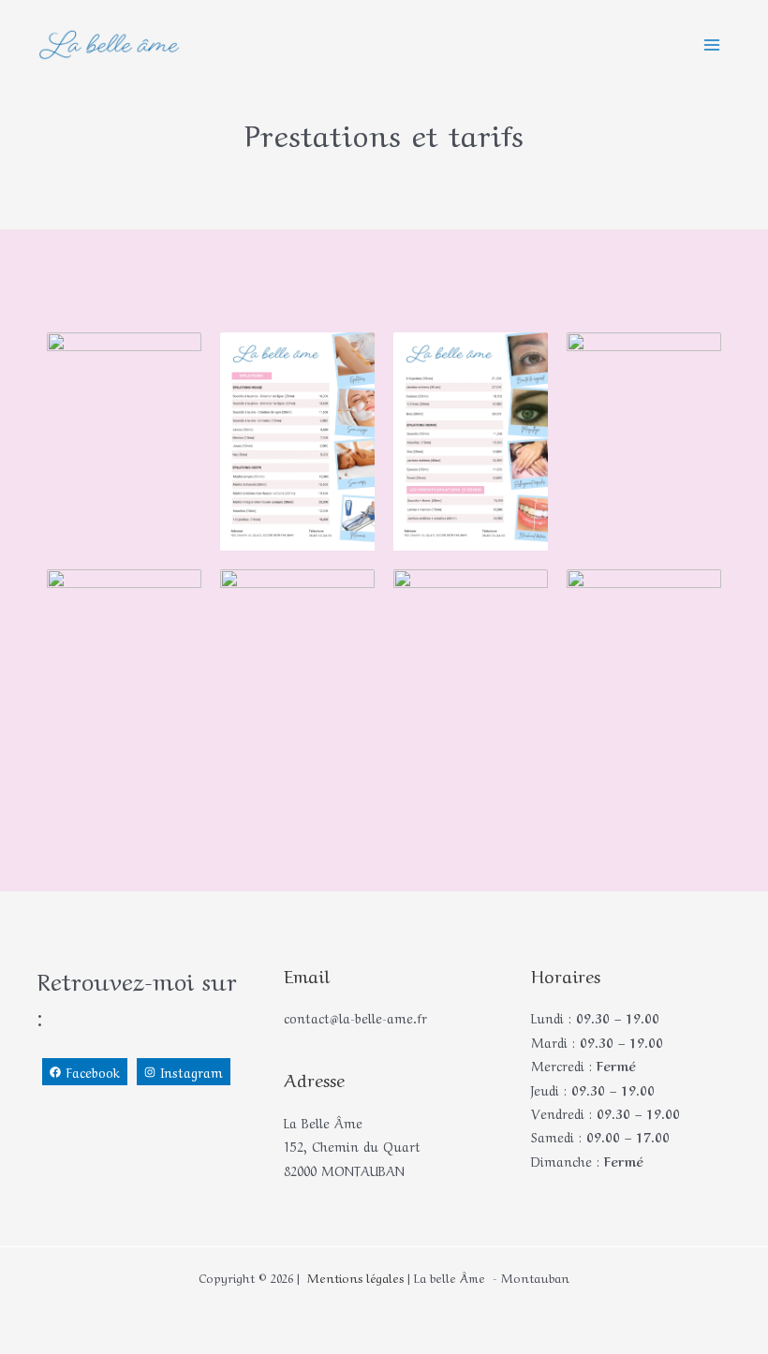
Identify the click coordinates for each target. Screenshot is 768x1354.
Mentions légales (353, 1277)
